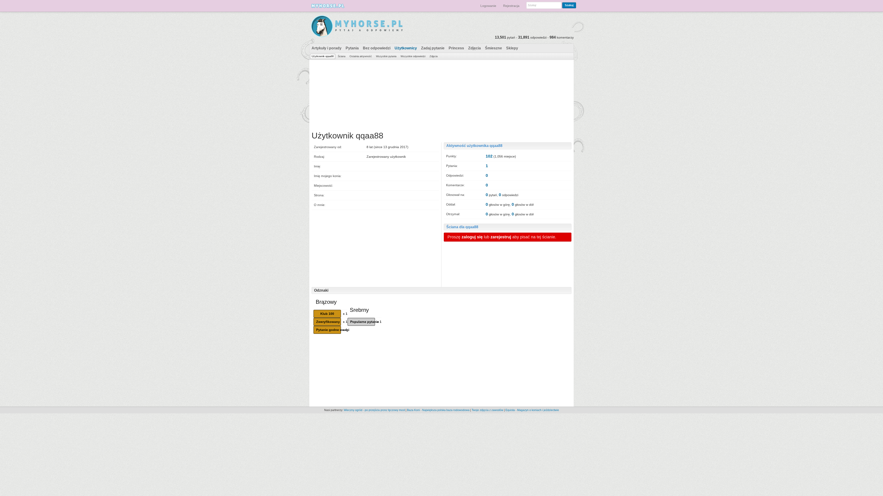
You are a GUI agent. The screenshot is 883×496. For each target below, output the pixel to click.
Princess (456, 48)
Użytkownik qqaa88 (323, 56)
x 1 (345, 314)
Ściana (341, 56)
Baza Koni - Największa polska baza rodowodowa (438, 410)
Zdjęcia (474, 48)
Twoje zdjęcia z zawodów (487, 410)
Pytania (352, 48)
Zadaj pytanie (432, 48)
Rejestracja (511, 6)
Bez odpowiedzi (376, 48)
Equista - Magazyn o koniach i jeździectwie (532, 410)
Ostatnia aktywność (361, 56)
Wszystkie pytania (386, 56)
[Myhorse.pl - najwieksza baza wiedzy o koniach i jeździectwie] (357, 26)
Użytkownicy (406, 48)
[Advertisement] (441, 94)
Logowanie (488, 6)
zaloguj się (472, 237)
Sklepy (512, 48)
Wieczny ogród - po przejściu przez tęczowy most (374, 410)
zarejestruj (500, 237)
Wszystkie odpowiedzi (413, 56)
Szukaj (569, 5)
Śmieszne (493, 48)
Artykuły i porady (326, 48)
